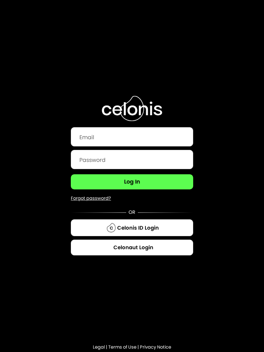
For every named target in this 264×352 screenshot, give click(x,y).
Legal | (100, 347)
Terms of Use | (124, 347)
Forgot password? (91, 198)
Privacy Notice (155, 347)
